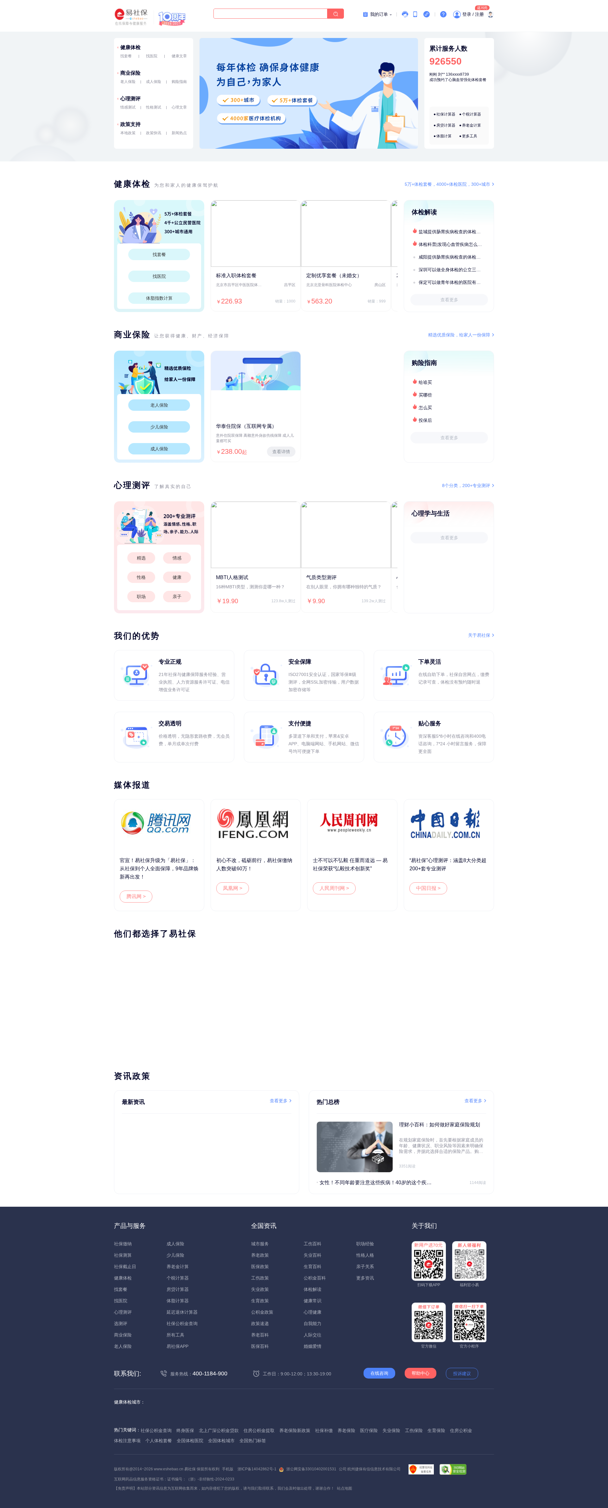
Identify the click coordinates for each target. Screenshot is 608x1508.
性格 (141, 577)
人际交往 (312, 1334)
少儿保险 (159, 426)
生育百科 (312, 1266)
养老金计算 (471, 125)
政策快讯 (153, 133)
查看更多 (449, 299)
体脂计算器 (178, 1300)
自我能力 (312, 1323)
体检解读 (312, 1289)
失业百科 (312, 1255)
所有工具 (175, 1334)
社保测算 (123, 1255)
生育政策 (260, 1300)
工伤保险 (414, 1430)
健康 (177, 577)
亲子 (177, 596)
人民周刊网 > (334, 888)
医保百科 (260, 1346)
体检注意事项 (127, 1440)
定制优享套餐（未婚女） (334, 275)
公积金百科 (315, 1277)
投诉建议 (462, 1373)
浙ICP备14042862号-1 (257, 1469)
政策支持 (130, 124)
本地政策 (128, 133)
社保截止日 (125, 1266)
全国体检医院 (190, 1440)
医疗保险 (369, 1430)
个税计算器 (471, 114)
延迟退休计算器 (182, 1312)
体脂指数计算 (159, 298)
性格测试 (153, 107)
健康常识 (312, 1300)
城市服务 (260, 1243)
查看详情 (281, 451)
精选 (141, 557)
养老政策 (260, 1255)
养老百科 (260, 1334)
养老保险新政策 (294, 1430)
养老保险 (346, 1430)
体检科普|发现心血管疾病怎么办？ (452, 244)
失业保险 (391, 1430)
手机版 (227, 1469)
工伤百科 (312, 1243)
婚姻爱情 (312, 1346)
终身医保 (185, 1430)
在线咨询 (379, 1373)
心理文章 (179, 107)
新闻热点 (179, 133)
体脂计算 (444, 136)
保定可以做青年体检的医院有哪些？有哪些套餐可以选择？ (456, 282)
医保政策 (260, 1266)
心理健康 (312, 1312)
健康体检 (130, 47)
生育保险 (436, 1430)
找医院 (151, 56)
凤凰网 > (232, 888)
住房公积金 (461, 1430)
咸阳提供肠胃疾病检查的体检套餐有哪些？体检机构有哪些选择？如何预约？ (456, 257)
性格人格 (365, 1255)
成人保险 (153, 81)
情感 (177, 557)
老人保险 (128, 81)
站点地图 (344, 1488)
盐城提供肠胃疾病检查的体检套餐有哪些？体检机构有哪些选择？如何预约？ (456, 231)
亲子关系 (365, 1266)
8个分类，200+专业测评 (466, 485)
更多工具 (469, 136)
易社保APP (177, 1346)
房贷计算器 (445, 125)
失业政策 (260, 1289)
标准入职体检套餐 (236, 275)
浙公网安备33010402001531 (311, 1469)
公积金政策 (262, 1312)
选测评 (120, 1323)
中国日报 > (428, 888)
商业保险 (130, 73)
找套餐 (126, 56)
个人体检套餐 (158, 1440)
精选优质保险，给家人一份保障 (459, 334)
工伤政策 (260, 1277)
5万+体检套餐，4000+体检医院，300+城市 (447, 184)
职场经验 (365, 1243)
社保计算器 (445, 114)
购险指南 (179, 81)
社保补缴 (324, 1430)
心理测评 (130, 98)
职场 (141, 596)
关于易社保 (479, 635)
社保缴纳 (123, 1243)
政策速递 (260, 1323)
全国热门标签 (252, 1440)
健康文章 (179, 56)
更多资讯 (365, 1277)
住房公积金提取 (259, 1430)
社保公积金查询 (182, 1323)
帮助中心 (420, 1373)
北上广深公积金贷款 (219, 1430)
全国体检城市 (221, 1440)
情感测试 (128, 107)
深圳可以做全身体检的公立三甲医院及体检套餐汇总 (456, 269)
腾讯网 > (136, 896)
